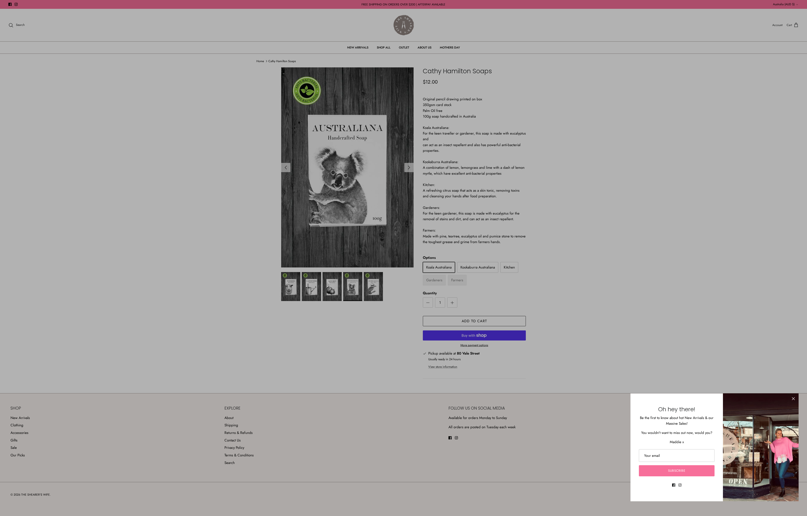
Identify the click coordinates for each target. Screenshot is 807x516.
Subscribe (676, 470)
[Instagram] (680, 485)
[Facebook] (673, 485)
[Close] (793, 398)
